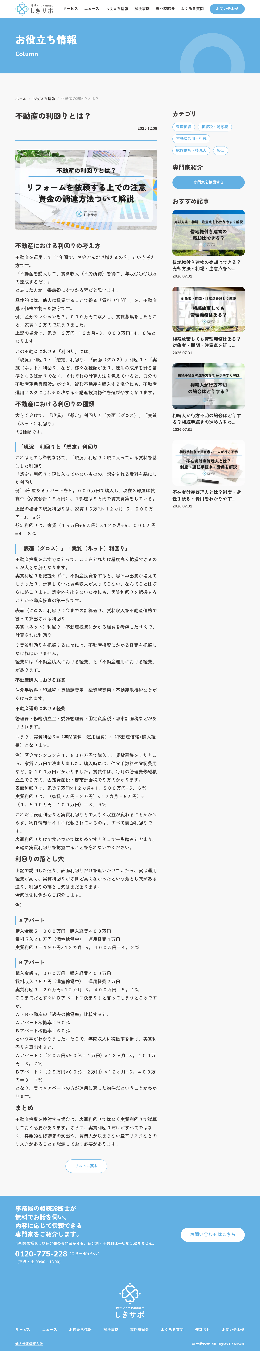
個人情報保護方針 (29, 1344)
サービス (70, 8)
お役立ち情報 (116, 8)
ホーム (21, 98)
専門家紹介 (165, 8)
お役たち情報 (80, 1329)
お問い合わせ (233, 1329)
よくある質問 (192, 8)
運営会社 (202, 1329)
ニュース (91, 8)
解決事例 (142, 8)
